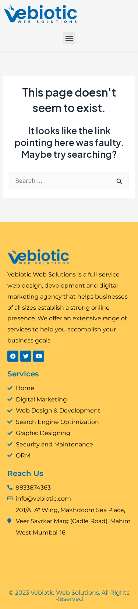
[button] (69, 38)
